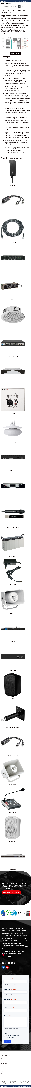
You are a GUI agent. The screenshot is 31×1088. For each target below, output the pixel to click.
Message (9, 1016)
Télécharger (15, 53)
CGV (20, 1081)
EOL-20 (12, 299)
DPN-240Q (12, 470)
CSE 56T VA (12, 328)
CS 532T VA (12, 613)
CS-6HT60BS (12, 784)
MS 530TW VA (13, 841)
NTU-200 (12, 641)
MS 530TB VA (13, 698)
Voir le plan (8, 956)
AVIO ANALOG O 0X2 (13, 214)
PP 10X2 (12, 271)
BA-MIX (12, 413)
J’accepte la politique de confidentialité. (12, 1036)
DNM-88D (13, 869)
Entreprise (10, 989)
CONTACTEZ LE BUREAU (11, 892)
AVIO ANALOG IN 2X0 (12, 755)
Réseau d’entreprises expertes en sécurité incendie (17, 1)
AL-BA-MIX (13, 584)
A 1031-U (12, 185)
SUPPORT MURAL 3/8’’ (12, 727)
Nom (8, 979)
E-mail (9, 1007)
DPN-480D (12, 670)
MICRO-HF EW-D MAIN (13, 527)
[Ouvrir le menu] (2, 7)
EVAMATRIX (12, 499)
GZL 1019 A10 (12, 242)
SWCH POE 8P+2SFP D (12, 356)
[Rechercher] (19, 6)
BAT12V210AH (13, 556)
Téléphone (10, 999)
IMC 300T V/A (13, 442)
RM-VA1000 (12, 812)
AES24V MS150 (12, 385)
